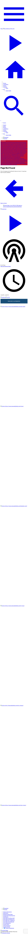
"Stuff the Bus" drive (20, 143)
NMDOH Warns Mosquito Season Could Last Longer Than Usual (14, 164)
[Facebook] (5, 137)
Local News (5, 84)
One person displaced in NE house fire (14, 149)
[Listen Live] (14, 222)
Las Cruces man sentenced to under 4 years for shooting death (13, 147)
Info (4, 89)
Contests (5, 87)
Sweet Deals (8, 90)
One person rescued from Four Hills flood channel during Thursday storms (13, 150)
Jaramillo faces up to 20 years (10, 157)
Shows (4, 83)
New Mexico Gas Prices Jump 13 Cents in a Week (13, 154)
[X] (5, 138)
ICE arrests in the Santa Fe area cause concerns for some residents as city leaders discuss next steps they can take (14, 152)
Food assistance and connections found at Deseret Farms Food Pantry (13, 142)
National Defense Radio (6, 266)
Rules (7, 88)
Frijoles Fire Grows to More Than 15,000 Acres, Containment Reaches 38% (14, 146)
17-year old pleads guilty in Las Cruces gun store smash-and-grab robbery (13, 145)
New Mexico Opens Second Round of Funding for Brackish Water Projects (13, 162)
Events (4, 85)
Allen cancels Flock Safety (6, 142)
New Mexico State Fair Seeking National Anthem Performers (12, 155)
